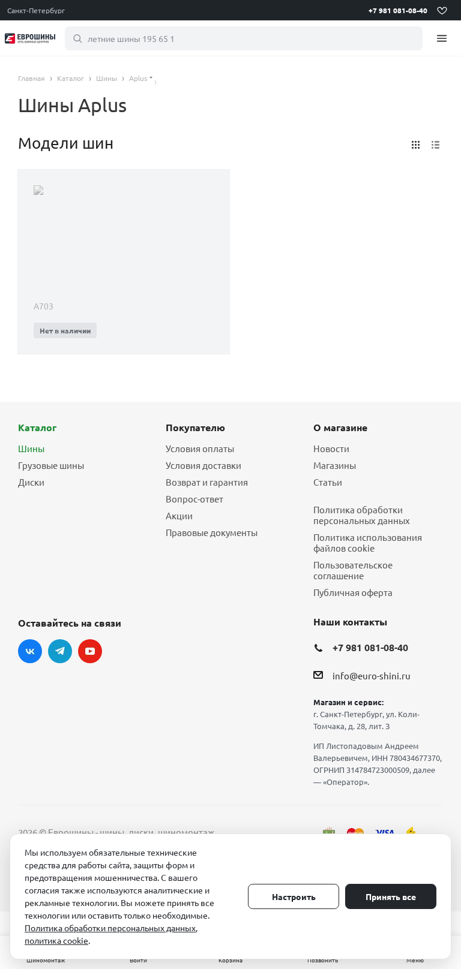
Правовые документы (212, 532)
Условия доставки (203, 465)
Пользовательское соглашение (353, 570)
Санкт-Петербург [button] (36, 10)
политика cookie (56, 940)
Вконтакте (30, 651)
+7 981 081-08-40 (398, 10)
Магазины (334, 465)
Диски (31, 481)
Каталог (37, 427)
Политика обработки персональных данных (361, 515)
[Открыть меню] (441, 38)
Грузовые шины (51, 465)
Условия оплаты (200, 448)
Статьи (327, 481)
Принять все (391, 896)
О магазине (340, 427)
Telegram (60, 651)
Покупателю (195, 427)
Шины (31, 448)
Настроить (294, 896)
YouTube (90, 651)
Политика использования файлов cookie (367, 542)
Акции (179, 515)
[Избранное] (442, 10)
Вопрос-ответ (194, 498)
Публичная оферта (353, 592)
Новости (331, 448)
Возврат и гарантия (207, 481)
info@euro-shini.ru (372, 675)
